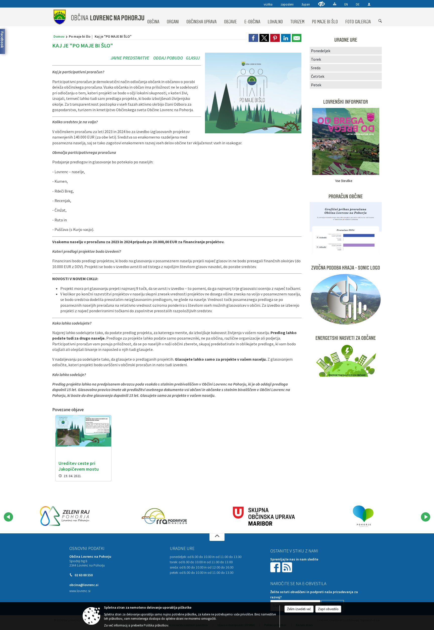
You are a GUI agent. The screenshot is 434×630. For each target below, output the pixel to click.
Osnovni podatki (86, 548)
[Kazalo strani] (334, 4)
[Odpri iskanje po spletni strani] (380, 21)
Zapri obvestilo (328, 609)
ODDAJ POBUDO (168, 58)
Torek (316, 59)
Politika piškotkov (156, 625)
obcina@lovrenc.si (83, 585)
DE (357, 4)
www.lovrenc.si (79, 591)
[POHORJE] (363, 516)
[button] (8, 517)
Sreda (315, 67)
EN (346, 4)
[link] (253, 38)
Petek (316, 84)
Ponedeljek (320, 50)
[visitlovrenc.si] (65, 516)
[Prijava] (369, 4)
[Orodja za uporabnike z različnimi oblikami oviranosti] (321, 4)
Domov (59, 36)
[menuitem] (153, 17)
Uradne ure (182, 548)
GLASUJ (192, 58)
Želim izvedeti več (299, 609)
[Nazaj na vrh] (217, 537)
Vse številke (343, 181)
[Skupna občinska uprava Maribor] (263, 516)
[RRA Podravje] (164, 516)
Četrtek (317, 76)
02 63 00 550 (84, 575)
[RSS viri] (287, 567)
